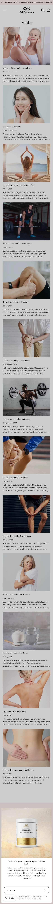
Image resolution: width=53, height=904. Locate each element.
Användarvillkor (31, 898)
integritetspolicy (18, 898)
